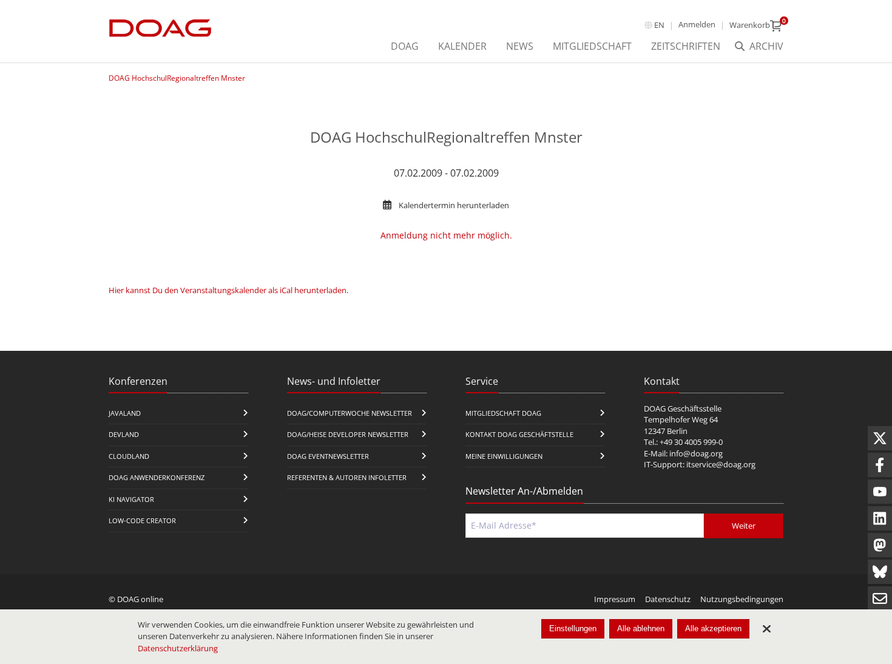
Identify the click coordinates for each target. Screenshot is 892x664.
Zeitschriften (685, 46)
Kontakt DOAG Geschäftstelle (519, 434)
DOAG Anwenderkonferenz (156, 477)
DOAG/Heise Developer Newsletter (347, 434)
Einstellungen (572, 628)
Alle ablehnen (640, 628)
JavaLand (125, 413)
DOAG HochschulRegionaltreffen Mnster (177, 78)
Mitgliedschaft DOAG (503, 413)
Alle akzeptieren (713, 628)
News (519, 46)
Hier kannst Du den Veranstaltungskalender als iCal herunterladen (227, 290)
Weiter (743, 525)
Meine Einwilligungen (503, 456)
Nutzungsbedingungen (741, 599)
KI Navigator (131, 499)
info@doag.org (696, 453)
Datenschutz (668, 599)
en (659, 25)
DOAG (405, 46)
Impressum (614, 599)
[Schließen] (766, 629)
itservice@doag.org (720, 464)
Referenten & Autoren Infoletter (347, 477)
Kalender (462, 46)
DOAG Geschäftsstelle (682, 408)
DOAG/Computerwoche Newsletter (349, 413)
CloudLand (129, 456)
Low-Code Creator (142, 520)
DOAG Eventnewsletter (328, 456)
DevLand (124, 434)
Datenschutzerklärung (178, 648)
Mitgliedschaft (592, 46)
